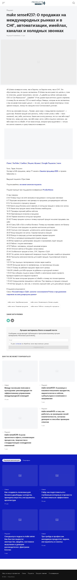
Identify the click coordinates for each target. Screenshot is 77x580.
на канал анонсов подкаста (30, 184)
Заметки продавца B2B (49, 171)
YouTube (16, 163)
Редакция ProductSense (14, 35)
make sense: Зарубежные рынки (18, 302)
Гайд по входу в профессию (11, 573)
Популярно (26, 460)
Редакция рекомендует (12, 460)
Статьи (24, 573)
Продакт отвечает (41, 573)
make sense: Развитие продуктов (18, 306)
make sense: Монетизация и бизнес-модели (44, 302)
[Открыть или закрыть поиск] (73, 2)
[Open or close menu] (3, 3)
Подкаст (10, 10)
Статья (7, 385)
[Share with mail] (8, 320)
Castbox (23, 163)
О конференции (54, 573)
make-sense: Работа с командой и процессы (45, 306)
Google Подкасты (49, 163)
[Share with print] (12, 320)
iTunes (9, 163)
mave (59, 163)
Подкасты (31, 573)
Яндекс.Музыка (34, 163)
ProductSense (48, 190)
